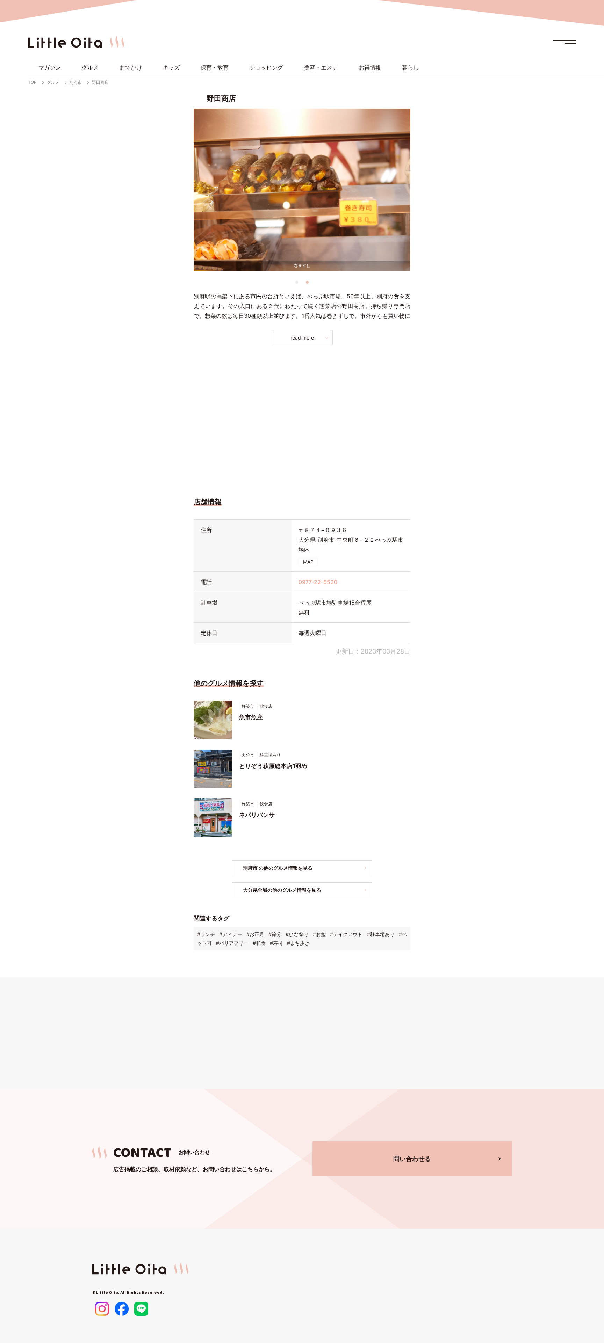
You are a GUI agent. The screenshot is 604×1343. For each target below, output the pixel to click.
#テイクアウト (346, 934)
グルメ (90, 67)
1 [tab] (296, 282)
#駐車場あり (381, 934)
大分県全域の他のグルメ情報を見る (282, 890)
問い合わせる (412, 1158)
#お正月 (255, 934)
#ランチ (206, 934)
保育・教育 (215, 67)
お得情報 (370, 67)
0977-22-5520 (318, 581)
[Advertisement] (302, 419)
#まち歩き (298, 943)
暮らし (410, 67)
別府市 (75, 82)
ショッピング (266, 67)
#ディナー (230, 934)
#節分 (274, 934)
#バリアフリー (232, 943)
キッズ (171, 67)
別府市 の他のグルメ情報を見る (277, 868)
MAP (308, 562)
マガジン (49, 67)
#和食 (259, 943)
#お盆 (319, 934)
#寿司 (276, 943)
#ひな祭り (297, 934)
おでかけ (131, 67)
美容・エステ (321, 67)
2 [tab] (307, 282)
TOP (32, 82)
